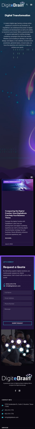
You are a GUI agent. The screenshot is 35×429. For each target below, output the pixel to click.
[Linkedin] (19, 391)
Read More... (8, 238)
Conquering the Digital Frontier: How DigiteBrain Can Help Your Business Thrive (16, 214)
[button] (27, 5)
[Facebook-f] (15, 391)
